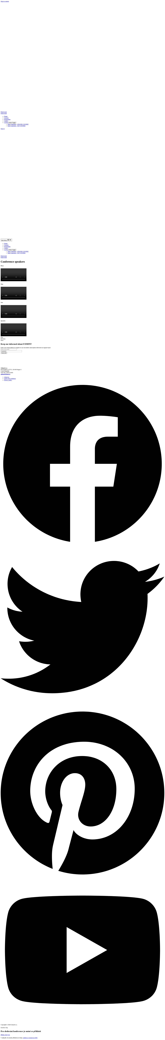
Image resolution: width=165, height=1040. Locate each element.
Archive (6, 122)
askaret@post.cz (5, 374)
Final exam (4, 113)
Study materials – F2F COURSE (16, 126)
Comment (3, 351)
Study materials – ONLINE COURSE (18, 124)
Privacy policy (8, 380)
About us (6, 377)
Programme (7, 119)
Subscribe (3, 353)
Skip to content (5, 1)
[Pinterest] (82, 876)
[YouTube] (82, 1022)
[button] (5, 1035)
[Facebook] (82, 545)
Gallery (6, 121)
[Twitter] (82, 708)
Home (5, 116)
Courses (6, 118)
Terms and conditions (10, 378)
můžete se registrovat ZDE (30, 1038)
